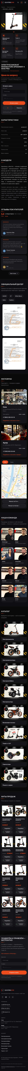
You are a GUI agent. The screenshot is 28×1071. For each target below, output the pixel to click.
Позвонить (19, 107)
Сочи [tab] (5, 462)
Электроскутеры (5, 1043)
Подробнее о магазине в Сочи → (12, 420)
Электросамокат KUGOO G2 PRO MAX (19, 879)
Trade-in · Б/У (4, 1051)
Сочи (2, 216)
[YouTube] (6, 997)
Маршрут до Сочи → (14, 501)
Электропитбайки (5, 1041)
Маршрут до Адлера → (14, 505)
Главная (3, 7)
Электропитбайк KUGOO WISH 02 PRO (20, 911)
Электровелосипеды (6, 1038)
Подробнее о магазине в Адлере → (12, 454)
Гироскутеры (4, 1048)
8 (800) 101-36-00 (5, 1009)
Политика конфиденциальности (8, 1066)
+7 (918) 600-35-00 (9, 451)
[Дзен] (9, 997)
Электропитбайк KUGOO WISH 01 (6, 910)
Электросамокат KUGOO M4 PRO (19, 850)
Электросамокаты (11, 7)
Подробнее (7, 828)
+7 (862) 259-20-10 (9, 417)
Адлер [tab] (11, 462)
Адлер (6, 216)
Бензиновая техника (6, 1046)
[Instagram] (2, 997)
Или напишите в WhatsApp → (9, 953)
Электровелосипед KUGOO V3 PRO (6, 819)
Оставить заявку (14, 103)
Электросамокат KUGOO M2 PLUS (6, 850)
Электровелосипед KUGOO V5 (20, 819)
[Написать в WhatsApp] (21, 2)
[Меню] (25, 2)
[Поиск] (18, 2)
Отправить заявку (14, 972)
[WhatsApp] (12, 997)
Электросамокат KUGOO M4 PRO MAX (6, 879)
